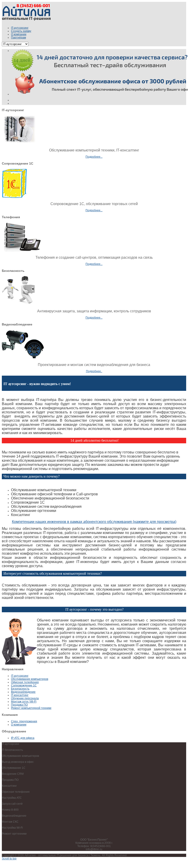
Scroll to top (9, 858)
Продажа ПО (19, 704)
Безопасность (20, 688)
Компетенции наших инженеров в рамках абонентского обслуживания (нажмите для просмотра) (94, 522)
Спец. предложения (24, 721)
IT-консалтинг (19, 695)
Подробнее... (94, 156)
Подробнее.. (94, 371)
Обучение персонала (25, 698)
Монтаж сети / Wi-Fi (23, 701)
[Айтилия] (26, 21)
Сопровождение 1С (24, 685)
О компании (18, 724)
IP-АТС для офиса (22, 738)
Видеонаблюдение (23, 692)
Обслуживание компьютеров (29, 679)
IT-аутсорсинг (19, 675)
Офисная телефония (25, 682)
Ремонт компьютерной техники (31, 708)
